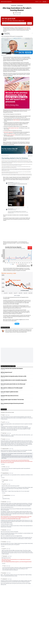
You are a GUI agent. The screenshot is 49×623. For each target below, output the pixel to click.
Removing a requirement (8, 132)
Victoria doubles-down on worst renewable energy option (14, 380)
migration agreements (11, 134)
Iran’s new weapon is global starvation (9, 391)
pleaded (25, 28)
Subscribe (29, 23)
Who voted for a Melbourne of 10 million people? (12, 387)
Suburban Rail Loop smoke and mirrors (9, 395)
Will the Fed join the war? (6, 372)
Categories (37, 1)
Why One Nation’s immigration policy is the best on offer (13, 376)
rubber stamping (16, 119)
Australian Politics (13, 5)
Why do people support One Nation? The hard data (12, 399)
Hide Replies (2, 464)
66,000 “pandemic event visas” (13, 127)
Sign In (40, 1)
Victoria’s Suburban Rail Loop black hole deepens (12, 368)
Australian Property (20, 5)
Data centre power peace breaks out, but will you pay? (13, 384)
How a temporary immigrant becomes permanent (12, 403)
